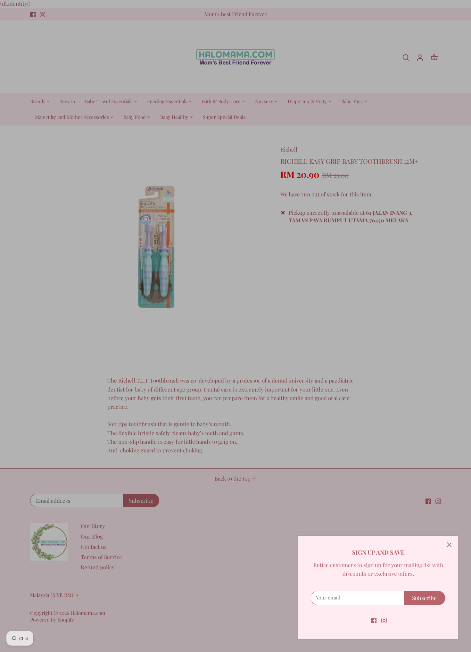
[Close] (449, 545)
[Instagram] (384, 620)
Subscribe (424, 597)
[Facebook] (373, 620)
